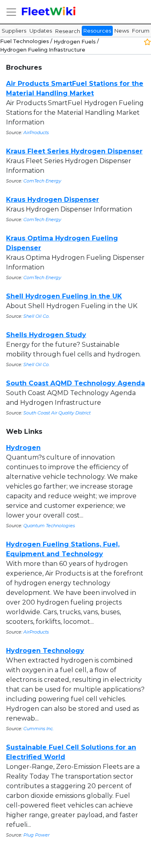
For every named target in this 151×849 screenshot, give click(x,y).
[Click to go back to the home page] (49, 11)
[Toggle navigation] (11, 12)
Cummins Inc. (38, 728)
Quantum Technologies (49, 525)
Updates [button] (40, 30)
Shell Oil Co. (36, 316)
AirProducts (36, 132)
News (121, 30)
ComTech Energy (42, 181)
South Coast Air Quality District (57, 413)
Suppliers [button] (14, 30)
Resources (97, 30)
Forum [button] (140, 30)
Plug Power (36, 835)
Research (67, 31)
